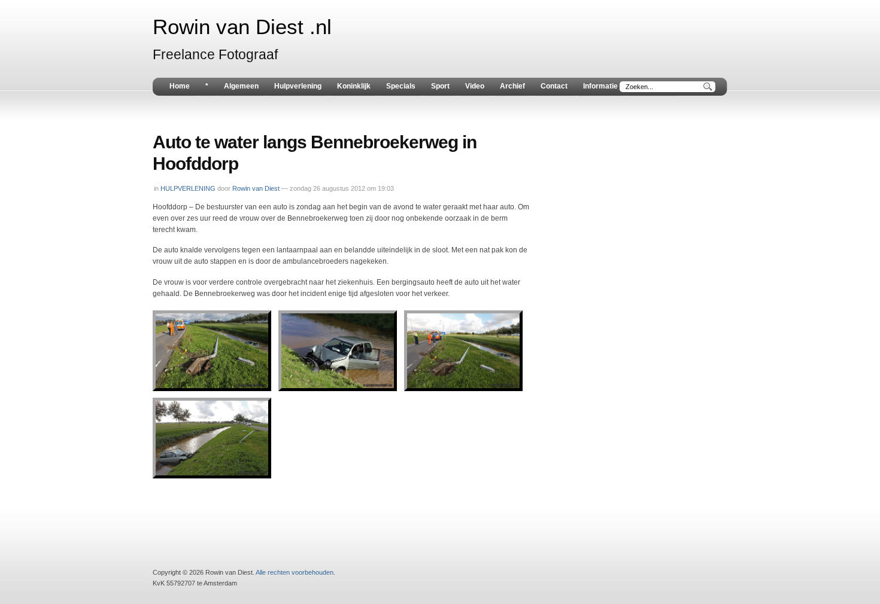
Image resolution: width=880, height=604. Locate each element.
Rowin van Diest (256, 188)
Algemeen (241, 86)
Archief (512, 86)
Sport (440, 86)
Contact (554, 86)
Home (179, 86)
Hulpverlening (297, 86)
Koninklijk (354, 86)
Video (474, 86)
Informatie (600, 86)
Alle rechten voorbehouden (294, 572)
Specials (400, 86)
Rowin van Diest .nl (242, 27)
